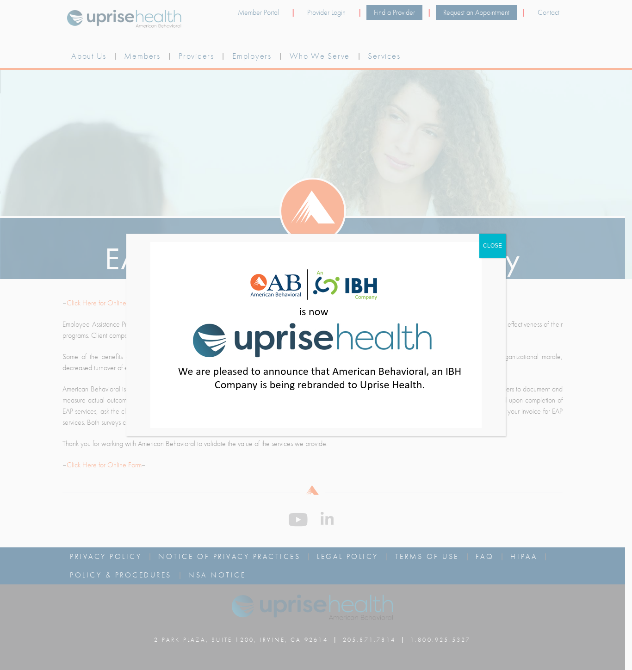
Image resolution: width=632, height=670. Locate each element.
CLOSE (492, 245)
